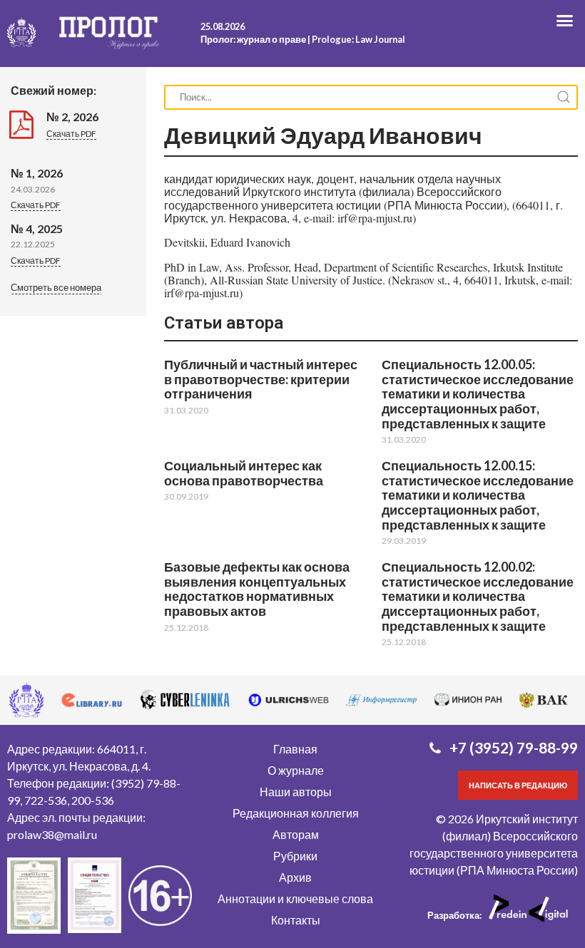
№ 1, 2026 (37, 173)
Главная (295, 749)
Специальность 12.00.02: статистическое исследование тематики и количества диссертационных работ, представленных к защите (478, 596)
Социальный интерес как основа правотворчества (243, 473)
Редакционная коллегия (296, 813)
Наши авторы (296, 791)
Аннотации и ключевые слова (295, 898)
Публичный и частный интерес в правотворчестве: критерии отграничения (260, 378)
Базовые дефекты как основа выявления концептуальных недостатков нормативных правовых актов (257, 589)
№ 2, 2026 (72, 116)
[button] (56, 288)
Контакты (295, 920)
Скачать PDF (71, 133)
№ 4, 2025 (37, 228)
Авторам (296, 834)
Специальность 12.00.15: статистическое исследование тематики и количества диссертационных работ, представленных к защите (478, 495)
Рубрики (295, 855)
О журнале (296, 770)
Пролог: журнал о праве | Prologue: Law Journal (302, 39)
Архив (295, 877)
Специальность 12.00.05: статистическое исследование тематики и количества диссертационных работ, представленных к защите (478, 393)
